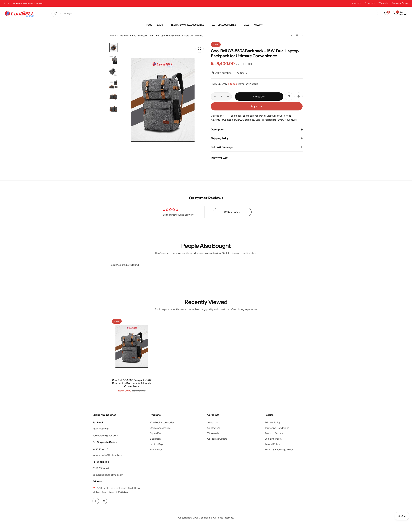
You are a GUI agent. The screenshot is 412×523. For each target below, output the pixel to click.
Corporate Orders (400, 3)
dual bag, (250, 119)
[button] (4, 3)
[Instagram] (104, 501)
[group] (162, 100)
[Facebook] (96, 501)
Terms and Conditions (277, 427)
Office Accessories (160, 427)
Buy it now (256, 106)
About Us (356, 3)
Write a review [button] (232, 212)
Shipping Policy (273, 438)
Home (112, 35)
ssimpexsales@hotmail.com (108, 455)
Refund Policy (272, 444)
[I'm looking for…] (55, 13)
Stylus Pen (156, 433)
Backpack (155, 438)
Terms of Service (274, 433)
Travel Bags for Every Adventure (279, 119)
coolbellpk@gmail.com (105, 435)
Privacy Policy (272, 422)
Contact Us (370, 3)
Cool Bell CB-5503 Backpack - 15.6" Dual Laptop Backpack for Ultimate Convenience (131, 383)
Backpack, (237, 115)
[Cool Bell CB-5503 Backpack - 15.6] (131, 346)
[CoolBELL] (19, 13)
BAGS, (241, 119)
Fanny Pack (156, 449)
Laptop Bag (156, 444)
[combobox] (215, 13)
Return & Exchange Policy (279, 449)
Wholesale (383, 3)
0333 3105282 (100, 429)
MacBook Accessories (162, 422)
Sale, (258, 119)
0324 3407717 (100, 448)
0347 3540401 (101, 468)
